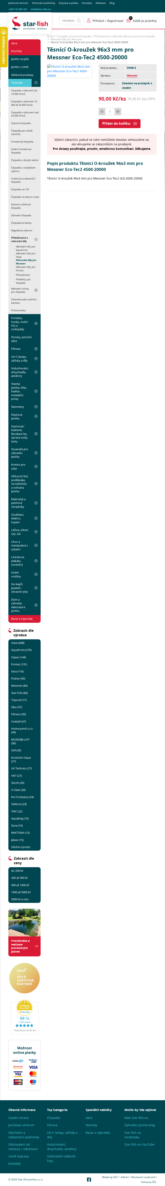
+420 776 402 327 (17, 9)
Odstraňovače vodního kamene (24, 301)
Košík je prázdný (145, 21)
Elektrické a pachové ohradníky (18, 503)
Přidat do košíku (116, 123)
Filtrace (15, 349)
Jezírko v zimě (19, 67)
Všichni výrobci (20, 847)
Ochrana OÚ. (149, 1182)
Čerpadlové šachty (21, 222)
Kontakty (87, 3)
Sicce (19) (17, 825)
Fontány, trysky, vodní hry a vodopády (19, 323)
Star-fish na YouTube (139, 1144)
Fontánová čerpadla (22, 141)
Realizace (101, 3)
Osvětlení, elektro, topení (17, 518)
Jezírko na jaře (20, 59)
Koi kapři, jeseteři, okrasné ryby (19, 588)
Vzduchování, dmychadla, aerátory (19, 372)
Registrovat (115, 21)
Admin (124, 1177)
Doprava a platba (68, 3)
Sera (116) (17, 671)
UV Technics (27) (21, 768)
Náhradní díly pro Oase (25, 255)
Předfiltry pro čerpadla (23, 281)
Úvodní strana (18, 1118)
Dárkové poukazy (22, 75)
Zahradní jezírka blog (139, 1125)
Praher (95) (18, 678)
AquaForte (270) (21, 650)
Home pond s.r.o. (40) (22, 730)
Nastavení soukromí (143, 1177)
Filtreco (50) (18, 714)
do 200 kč (17, 871)
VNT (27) (16, 776)
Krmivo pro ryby (18, 466)
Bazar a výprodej (21, 619)
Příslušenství (23, 274)
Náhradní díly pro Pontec (25, 268)
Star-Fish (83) (19, 693)
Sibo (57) (16, 707)
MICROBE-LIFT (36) (20, 741)
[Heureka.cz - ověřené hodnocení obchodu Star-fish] (24, 1017)
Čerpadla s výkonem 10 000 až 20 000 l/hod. (24, 103)
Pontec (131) (19, 664)
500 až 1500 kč (20, 885)
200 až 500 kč (19, 878)
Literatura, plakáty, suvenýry (17, 560)
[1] (79, 20)
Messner (132, 75)
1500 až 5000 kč (21, 892)
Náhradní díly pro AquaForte (25, 248)
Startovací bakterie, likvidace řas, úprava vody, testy (19, 433)
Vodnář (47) (18, 721)
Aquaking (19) (20, 818)
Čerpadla (17, 82)
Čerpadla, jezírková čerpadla (74, 36)
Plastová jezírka (16, 416)
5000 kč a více (19, 899)
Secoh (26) (17, 783)
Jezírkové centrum (18, 3)
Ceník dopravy (18, 1156)
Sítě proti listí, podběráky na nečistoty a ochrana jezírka (19, 483)
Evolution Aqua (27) (21, 759)
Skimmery (17, 407)
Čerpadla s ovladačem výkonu (23, 169)
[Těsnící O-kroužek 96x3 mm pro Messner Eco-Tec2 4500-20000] (69, 71)
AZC (115, 1177)
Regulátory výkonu (21, 230)
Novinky (16, 51)
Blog (112, 3)
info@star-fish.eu (41, 9)
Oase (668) (17, 643)
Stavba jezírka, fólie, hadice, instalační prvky (19, 391)
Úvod (50, 36)
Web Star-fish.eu (136, 1118)
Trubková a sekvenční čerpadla (23, 180)
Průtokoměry (18, 310)
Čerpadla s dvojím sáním (24, 160)
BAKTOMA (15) (20, 833)
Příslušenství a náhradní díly (19, 239)
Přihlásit (98, 21)
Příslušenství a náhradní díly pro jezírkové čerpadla (124, 36)
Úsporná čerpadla (21, 123)
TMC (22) (16, 811)
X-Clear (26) (18, 790)
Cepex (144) (18, 657)
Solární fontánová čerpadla (21, 150)
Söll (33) (16, 750)
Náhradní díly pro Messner (26, 262)
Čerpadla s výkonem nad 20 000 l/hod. (25, 114)
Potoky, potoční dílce (21, 339)
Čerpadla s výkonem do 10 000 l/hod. (24, 92)
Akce (14, 43)
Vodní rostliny (16, 574)
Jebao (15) (17, 840)
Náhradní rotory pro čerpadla (20, 290)
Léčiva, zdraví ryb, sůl (19, 531)
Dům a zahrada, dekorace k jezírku (18, 605)
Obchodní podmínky (43, 3)
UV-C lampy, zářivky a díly (19, 358)
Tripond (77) (19, 700)
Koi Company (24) (22, 797)
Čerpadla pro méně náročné (21, 132)
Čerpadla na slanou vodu (25, 196)
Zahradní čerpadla (21, 215)
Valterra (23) (19, 804)
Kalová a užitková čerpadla (21, 206)
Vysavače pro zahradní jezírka (19, 453)
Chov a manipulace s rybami (19, 545)
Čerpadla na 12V (20, 189)
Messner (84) (19, 685)
